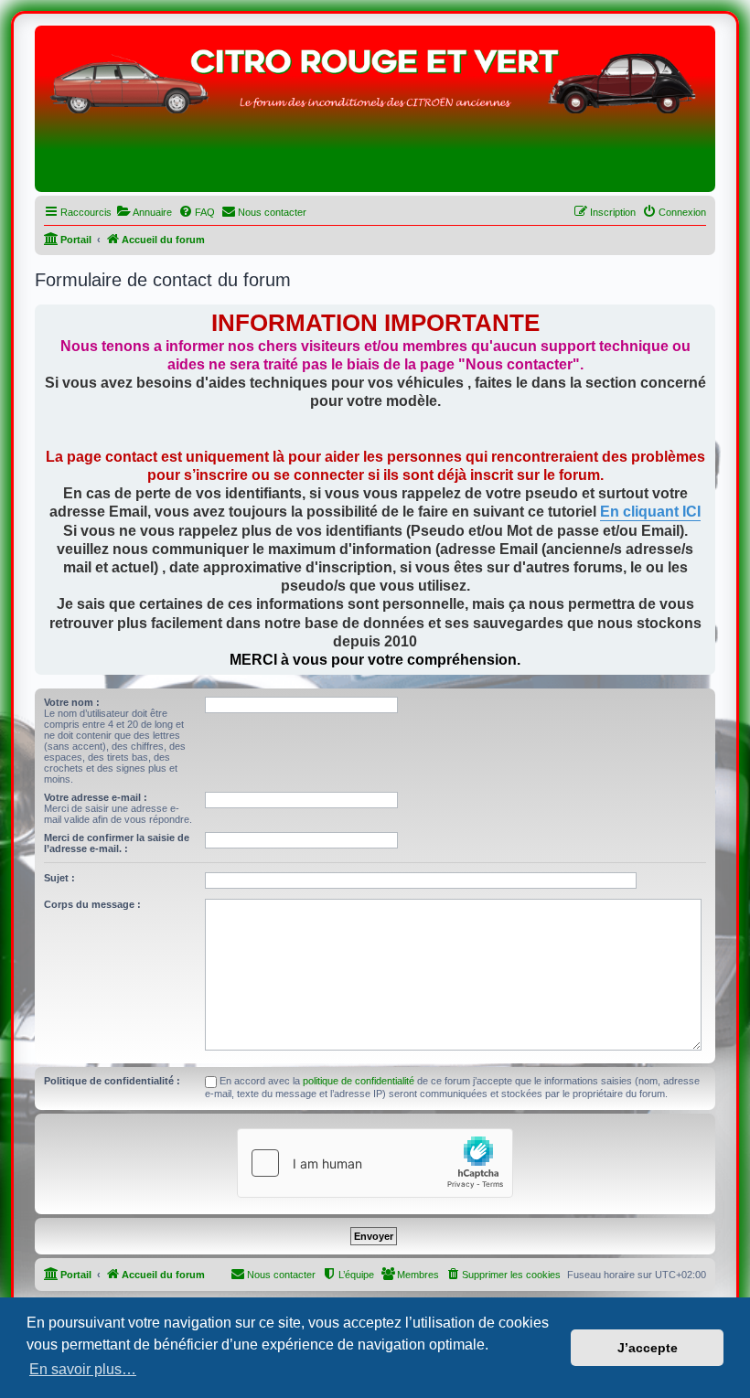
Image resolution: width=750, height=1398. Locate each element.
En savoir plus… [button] (82, 1369)
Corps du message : (92, 904)
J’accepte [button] (647, 1347)
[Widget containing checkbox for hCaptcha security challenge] (375, 1163)
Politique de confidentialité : (112, 1080)
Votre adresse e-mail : (95, 797)
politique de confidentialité (358, 1080)
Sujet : (59, 877)
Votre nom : (72, 702)
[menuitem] (144, 212)
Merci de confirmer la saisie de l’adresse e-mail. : (116, 843)
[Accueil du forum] (375, 113)
